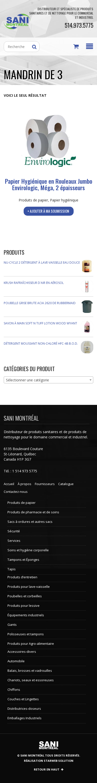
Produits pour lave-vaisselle (28, 586)
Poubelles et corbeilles (24, 596)
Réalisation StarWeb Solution (48, 761)
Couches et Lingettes (23, 699)
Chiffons (13, 689)
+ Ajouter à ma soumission (48, 211)
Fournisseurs (45, 484)
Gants (12, 624)
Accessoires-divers (21, 651)
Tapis (11, 569)
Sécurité (13, 531)
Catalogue (66, 484)
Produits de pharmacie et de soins (33, 512)
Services (13, 540)
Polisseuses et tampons (25, 634)
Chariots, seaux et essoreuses (30, 680)
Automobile (16, 661)
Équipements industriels (25, 615)
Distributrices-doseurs (24, 708)
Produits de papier (33, 200)
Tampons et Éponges (23, 559)
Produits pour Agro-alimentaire (30, 643)
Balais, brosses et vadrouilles (29, 670)
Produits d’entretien (22, 577)
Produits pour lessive (23, 605)
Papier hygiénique (64, 200)
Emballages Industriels (24, 718)
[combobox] (48, 379)
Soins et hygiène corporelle (28, 550)
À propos (24, 484)
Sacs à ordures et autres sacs (29, 521)
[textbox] (48, 380)
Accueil (9, 484)
